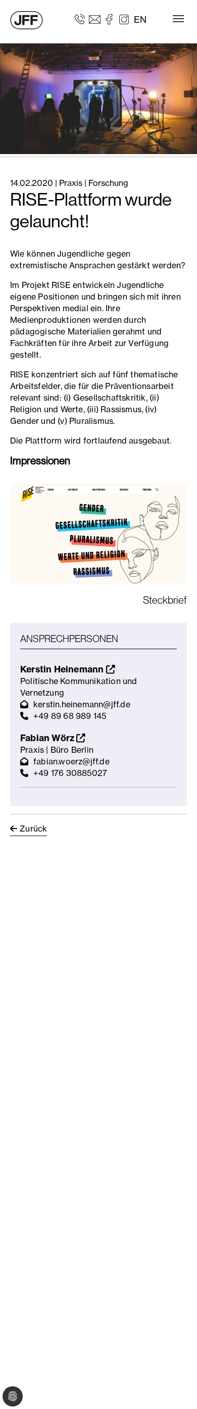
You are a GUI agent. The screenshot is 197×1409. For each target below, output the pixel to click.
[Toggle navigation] (178, 18)
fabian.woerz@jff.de (71, 761)
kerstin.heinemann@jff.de (81, 704)
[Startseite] (26, 20)
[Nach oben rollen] (175, 1387)
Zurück (33, 828)
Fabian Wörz (48, 738)
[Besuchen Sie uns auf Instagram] (124, 19)
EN (140, 19)
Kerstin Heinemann (63, 669)
